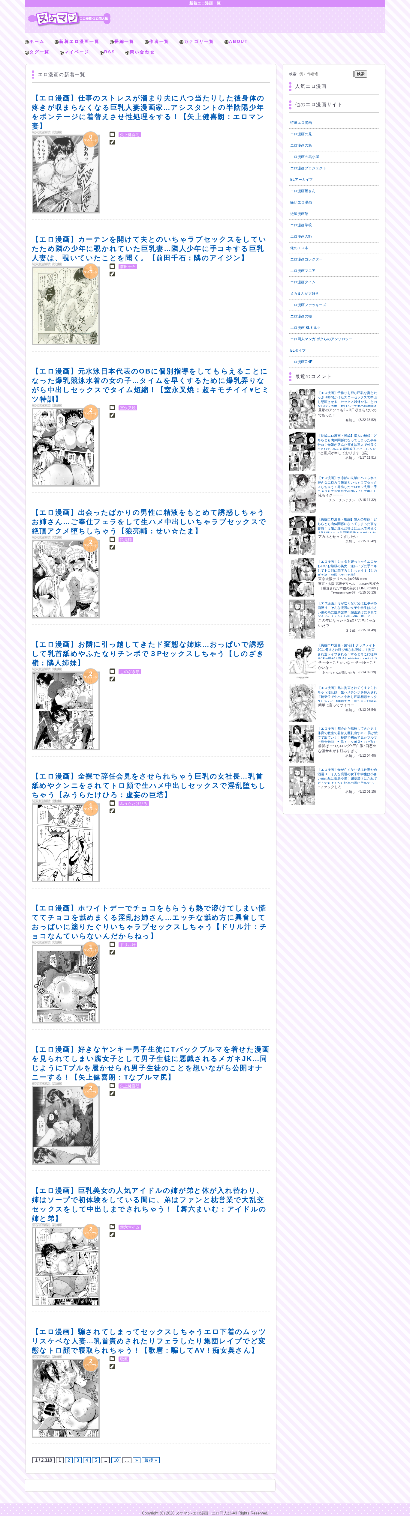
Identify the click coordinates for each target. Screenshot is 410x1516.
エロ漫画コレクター (306, 259)
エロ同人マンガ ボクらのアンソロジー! (321, 339)
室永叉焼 (128, 408)
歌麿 (124, 1359)
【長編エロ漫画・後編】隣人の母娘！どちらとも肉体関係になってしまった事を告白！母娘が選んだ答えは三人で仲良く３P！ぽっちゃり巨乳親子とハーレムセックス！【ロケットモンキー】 (347, 444)
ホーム (36, 41)
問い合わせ (142, 51)
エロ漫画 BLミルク (305, 328)
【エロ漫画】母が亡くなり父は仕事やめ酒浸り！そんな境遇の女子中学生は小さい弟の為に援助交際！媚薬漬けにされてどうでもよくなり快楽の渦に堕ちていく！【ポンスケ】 (347, 612)
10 (116, 1460)
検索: (293, 74)
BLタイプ (298, 350)
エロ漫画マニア (302, 271)
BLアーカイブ (301, 179)
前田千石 (128, 266)
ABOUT (238, 41)
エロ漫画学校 (301, 225)
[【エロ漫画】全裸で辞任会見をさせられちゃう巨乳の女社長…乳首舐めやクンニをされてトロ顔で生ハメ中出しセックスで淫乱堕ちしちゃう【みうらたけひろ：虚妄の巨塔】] (66, 842)
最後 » (150, 1460)
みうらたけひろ (133, 803)
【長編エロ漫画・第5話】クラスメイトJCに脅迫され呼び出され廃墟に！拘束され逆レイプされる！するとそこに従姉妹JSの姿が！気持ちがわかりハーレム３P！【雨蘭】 (348, 654)
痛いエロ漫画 (301, 202)
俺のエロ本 (299, 248)
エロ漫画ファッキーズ (308, 305)
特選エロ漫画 (301, 123)
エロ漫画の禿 (301, 134)
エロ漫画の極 (301, 316)
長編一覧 (124, 41)
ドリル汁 (128, 945)
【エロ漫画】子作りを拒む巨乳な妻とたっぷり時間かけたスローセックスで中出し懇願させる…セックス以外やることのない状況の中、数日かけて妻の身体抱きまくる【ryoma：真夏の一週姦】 (347, 402)
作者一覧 (159, 41)
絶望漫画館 (299, 214)
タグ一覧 (39, 51)
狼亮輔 (126, 540)
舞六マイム (130, 1227)
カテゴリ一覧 (199, 41)
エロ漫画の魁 (301, 145)
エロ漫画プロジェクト (308, 168)
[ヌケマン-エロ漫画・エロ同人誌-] (69, 13)
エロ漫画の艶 (301, 236)
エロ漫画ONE (301, 362)
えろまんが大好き (304, 293)
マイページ (76, 51)
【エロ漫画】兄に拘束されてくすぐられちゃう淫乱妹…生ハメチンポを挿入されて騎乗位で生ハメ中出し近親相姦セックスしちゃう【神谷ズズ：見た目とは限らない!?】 (347, 696)
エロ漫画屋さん (302, 191)
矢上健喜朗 (130, 135)
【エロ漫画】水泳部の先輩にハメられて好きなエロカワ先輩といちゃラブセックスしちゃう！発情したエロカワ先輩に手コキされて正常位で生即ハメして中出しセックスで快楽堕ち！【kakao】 (347, 487)
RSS (109, 51)
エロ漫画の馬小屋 (304, 157)
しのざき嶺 (130, 671)
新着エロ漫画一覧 (79, 41)
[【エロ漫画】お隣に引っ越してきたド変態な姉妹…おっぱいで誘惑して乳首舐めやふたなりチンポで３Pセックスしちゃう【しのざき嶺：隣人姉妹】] (66, 711)
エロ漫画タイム (302, 282)
